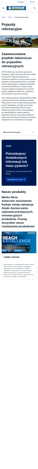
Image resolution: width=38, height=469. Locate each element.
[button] (19, 132)
